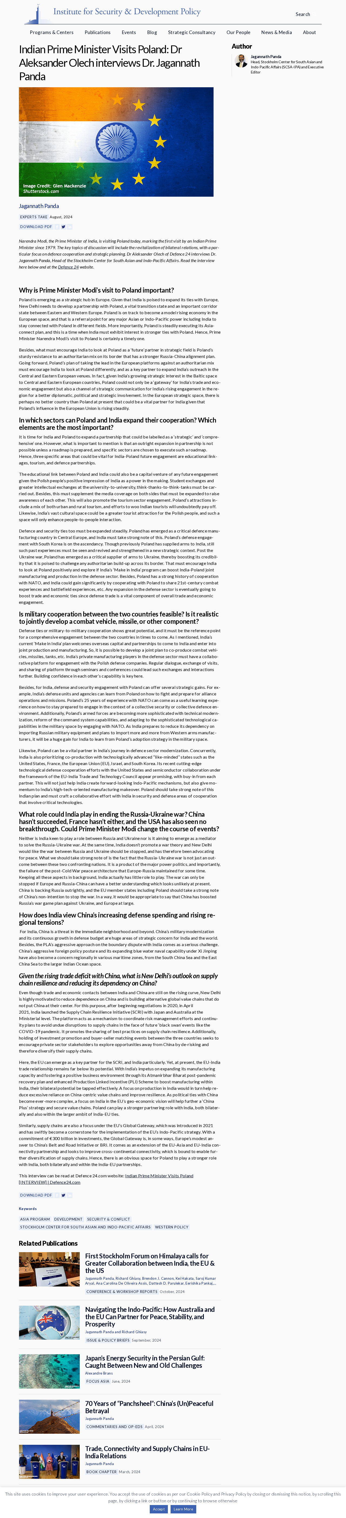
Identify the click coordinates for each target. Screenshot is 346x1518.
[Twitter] (63, 227)
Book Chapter (101, 1472)
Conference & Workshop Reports (122, 1291)
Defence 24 (68, 266)
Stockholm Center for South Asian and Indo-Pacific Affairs (85, 1227)
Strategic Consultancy (191, 32)
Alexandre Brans (99, 1373)
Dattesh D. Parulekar (166, 1283)
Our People (239, 32)
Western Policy (171, 1227)
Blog (152, 32)
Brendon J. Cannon (158, 1278)
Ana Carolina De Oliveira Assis (121, 1283)
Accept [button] (159, 1509)
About (309, 32)
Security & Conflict (108, 1219)
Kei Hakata (185, 1278)
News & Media (276, 32)
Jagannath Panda (39, 205)
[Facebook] (57, 227)
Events (129, 32)
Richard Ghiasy (128, 1278)
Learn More (183, 1509)
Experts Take (34, 217)
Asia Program (35, 1219)
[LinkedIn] (69, 227)
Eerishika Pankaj (198, 1283)
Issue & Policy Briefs (108, 1340)
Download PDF (36, 226)
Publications (98, 32)
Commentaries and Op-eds (114, 1427)
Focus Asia (97, 1381)
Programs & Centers (52, 32)
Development (68, 1219)
